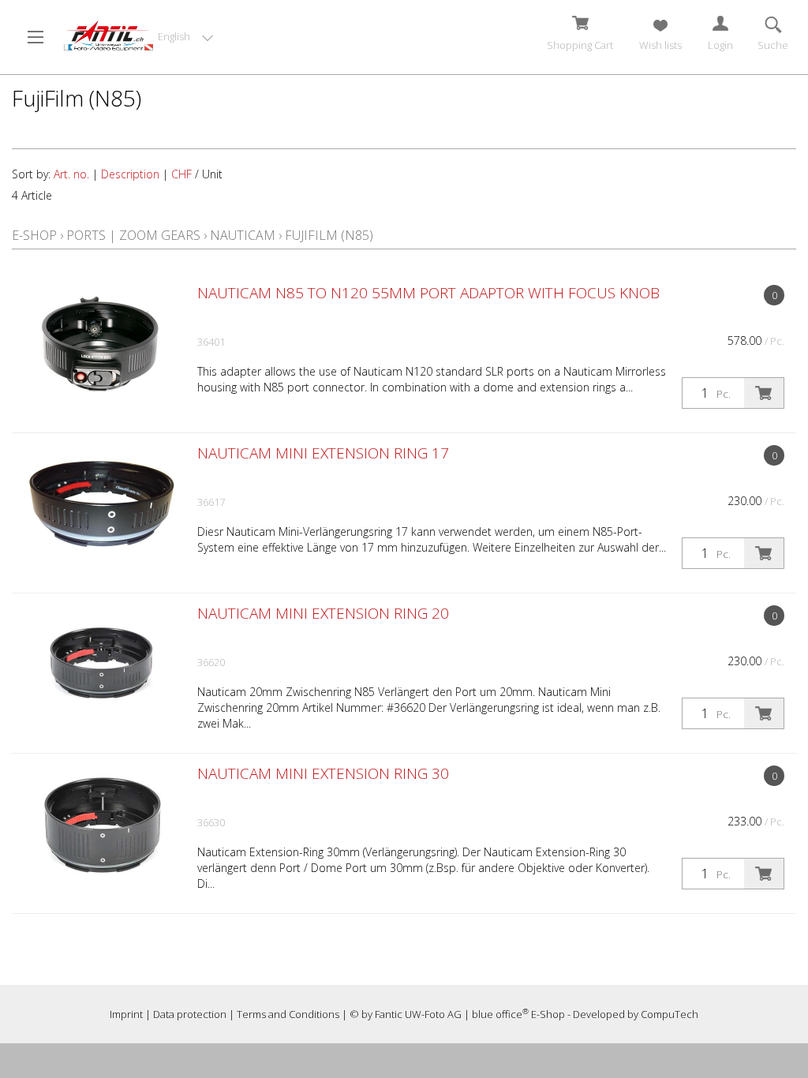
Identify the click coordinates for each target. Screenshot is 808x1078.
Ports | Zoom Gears (133, 235)
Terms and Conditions (288, 1014)
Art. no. (71, 174)
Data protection (189, 1014)
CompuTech (669, 1014)
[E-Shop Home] (108, 35)
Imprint (126, 1014)
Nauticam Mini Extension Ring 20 (323, 613)
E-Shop (34, 235)
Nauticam (242, 235)
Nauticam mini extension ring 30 (323, 773)
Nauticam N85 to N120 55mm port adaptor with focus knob (428, 293)
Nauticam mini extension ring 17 (323, 453)
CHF (181, 174)
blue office (500, 1014)
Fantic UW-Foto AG (418, 1014)
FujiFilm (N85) (329, 235)
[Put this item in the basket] (764, 393)
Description (130, 174)
